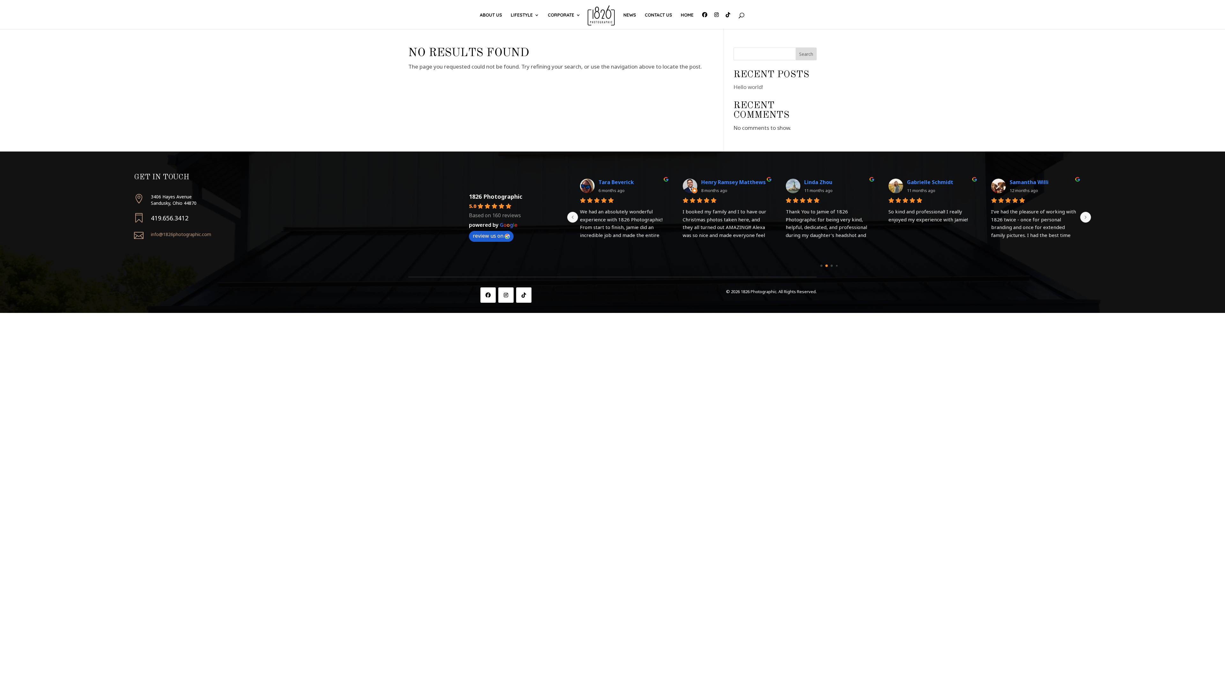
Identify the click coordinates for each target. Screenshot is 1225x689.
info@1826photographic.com (181, 234)
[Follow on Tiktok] (523, 295)
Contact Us (658, 15)
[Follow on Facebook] (488, 295)
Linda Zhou (818, 182)
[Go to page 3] (837, 265)
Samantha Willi (1029, 182)
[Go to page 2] (832, 265)
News (629, 15)
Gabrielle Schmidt (930, 182)
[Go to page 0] (821, 265)
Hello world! (748, 87)
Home (687, 15)
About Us (491, 15)
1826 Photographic (495, 196)
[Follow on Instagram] (506, 295)
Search (806, 54)
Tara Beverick (616, 182)
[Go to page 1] (826, 265)
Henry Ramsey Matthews (733, 182)
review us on (488, 235)
